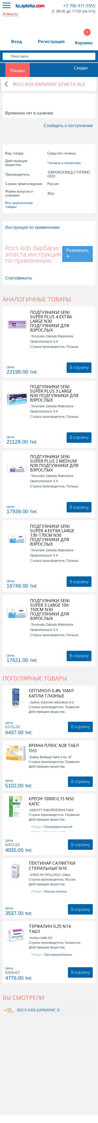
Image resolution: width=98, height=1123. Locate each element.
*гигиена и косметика (63, 163)
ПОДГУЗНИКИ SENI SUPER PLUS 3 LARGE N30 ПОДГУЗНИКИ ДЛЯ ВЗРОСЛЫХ (54, 393)
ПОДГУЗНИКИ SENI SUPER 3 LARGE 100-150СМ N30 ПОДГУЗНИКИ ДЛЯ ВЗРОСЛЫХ (50, 610)
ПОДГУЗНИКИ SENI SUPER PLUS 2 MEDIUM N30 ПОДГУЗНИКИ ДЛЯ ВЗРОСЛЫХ (54, 463)
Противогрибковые (58, 955)
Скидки (81, 68)
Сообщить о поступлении (68, 125)
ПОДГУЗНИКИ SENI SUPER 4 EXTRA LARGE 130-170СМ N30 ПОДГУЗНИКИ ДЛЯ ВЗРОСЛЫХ (52, 535)
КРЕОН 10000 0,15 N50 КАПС (51, 801)
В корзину (79, 367)
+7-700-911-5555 (79, 6)
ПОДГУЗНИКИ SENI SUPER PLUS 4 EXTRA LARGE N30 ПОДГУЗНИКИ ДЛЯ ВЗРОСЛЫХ (51, 321)
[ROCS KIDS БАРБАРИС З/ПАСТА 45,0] (9, 1010)
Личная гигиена (55, 891)
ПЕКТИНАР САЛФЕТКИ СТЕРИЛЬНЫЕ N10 (52, 866)
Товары (17, 70)
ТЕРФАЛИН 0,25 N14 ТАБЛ (50, 929)
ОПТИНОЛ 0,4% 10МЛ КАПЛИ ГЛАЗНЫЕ (51, 693)
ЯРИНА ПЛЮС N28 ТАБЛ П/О (54, 748)
